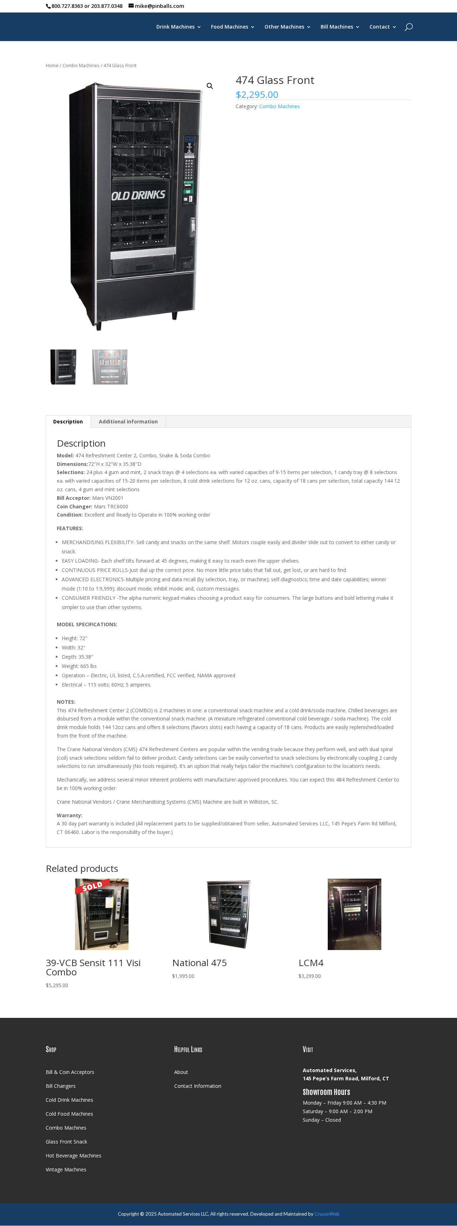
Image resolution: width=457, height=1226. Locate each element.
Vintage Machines (66, 1169)
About (181, 1072)
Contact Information (197, 1085)
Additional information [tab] (128, 421)
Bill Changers (61, 1085)
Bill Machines (337, 27)
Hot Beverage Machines (73, 1155)
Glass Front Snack (66, 1141)
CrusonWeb (327, 1214)
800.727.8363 (67, 5)
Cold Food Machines (69, 1113)
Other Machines (284, 27)
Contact (380, 27)
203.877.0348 (106, 5)
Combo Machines (81, 65)
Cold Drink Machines (69, 1099)
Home (52, 65)
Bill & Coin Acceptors (70, 1072)
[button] (210, 86)
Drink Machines (175, 27)
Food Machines (229, 27)
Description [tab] (68, 421)
